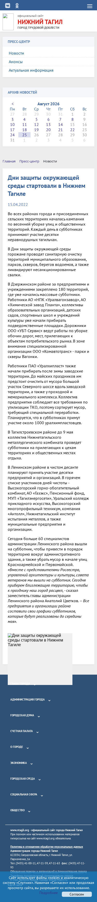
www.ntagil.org (19, 830)
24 (12, 134)
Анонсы (16, 61)
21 (60, 129)
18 (24, 129)
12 (36, 124)
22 (72, 129)
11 (24, 124)
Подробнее (48, 892)
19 (36, 129)
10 (12, 124)
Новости (16, 53)
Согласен (77, 894)
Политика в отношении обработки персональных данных (46, 846)
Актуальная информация (31, 70)
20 (48, 129)
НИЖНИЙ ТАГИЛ (40, 22)
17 (12, 129)
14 (60, 124)
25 (24, 134)
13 (48, 124)
